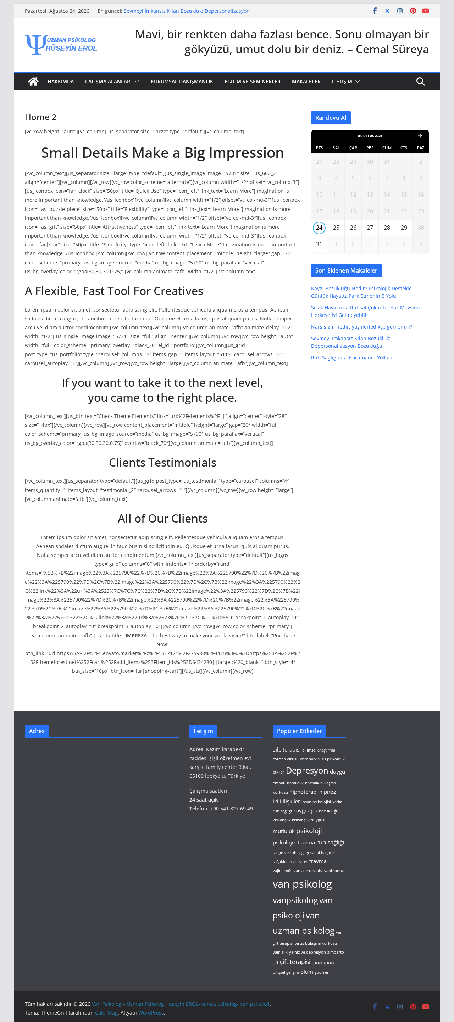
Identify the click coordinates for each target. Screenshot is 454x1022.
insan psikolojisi (316, 801)
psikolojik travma (294, 842)
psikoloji (309, 830)
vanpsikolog (295, 900)
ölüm (306, 971)
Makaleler (306, 81)
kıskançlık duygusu (309, 819)
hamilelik (295, 783)
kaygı (299, 810)
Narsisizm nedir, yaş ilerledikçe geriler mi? (361, 326)
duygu (337, 771)
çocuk (317, 962)
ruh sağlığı (330, 842)
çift (275, 962)
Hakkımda (61, 81)
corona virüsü (286, 758)
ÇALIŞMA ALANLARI (108, 81)
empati (279, 783)
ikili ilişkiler (286, 801)
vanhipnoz (334, 870)
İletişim (342, 81)
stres (303, 861)
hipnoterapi (303, 791)
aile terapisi (287, 749)
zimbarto (335, 952)
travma (318, 861)
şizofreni (323, 972)
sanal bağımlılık (324, 852)
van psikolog (302, 884)
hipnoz (327, 791)
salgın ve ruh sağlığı (291, 852)
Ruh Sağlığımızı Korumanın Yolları (351, 357)
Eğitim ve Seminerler (253, 81)
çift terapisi (295, 961)
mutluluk (284, 830)
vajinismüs (282, 870)
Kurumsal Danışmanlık (182, 81)
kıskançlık (281, 819)
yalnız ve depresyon (307, 952)
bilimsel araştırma (318, 750)
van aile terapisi (308, 870)
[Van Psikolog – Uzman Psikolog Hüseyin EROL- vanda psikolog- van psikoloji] (33, 81)
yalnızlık (280, 952)
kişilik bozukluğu (323, 811)
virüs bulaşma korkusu (316, 943)
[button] (135, 81)
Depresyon (307, 770)
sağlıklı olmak (285, 861)
